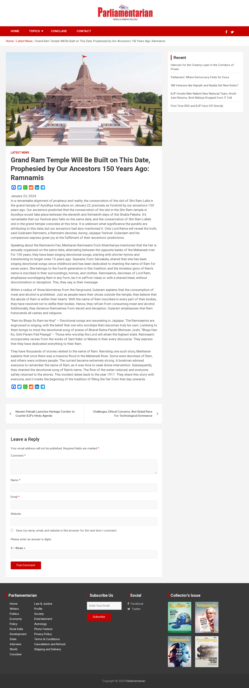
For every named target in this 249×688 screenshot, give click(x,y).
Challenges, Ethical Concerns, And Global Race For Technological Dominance (122, 413)
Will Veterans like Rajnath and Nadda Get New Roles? (204, 85)
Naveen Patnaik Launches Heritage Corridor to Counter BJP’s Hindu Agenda (45, 413)
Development (18, 634)
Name (15, 480)
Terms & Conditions (47, 639)
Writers (14, 609)
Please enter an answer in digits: (31, 539)
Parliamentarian (135, 681)
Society (39, 614)
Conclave (59, 31)
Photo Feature (43, 629)
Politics (14, 614)
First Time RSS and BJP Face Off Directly (197, 106)
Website (16, 514)
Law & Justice (43, 603)
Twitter (136, 609)
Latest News (20, 152)
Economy (16, 619)
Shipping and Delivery (47, 649)
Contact (84, 31)
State (13, 639)
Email (15, 497)
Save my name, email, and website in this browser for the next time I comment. (66, 530)
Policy (13, 624)
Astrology (40, 624)
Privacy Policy (43, 634)
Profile (38, 609)
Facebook (137, 603)
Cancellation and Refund (49, 644)
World (13, 649)
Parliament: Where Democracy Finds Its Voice (200, 77)
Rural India (16, 629)
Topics (34, 31)
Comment (18, 455)
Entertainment (43, 619)
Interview (15, 644)
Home (15, 31)
